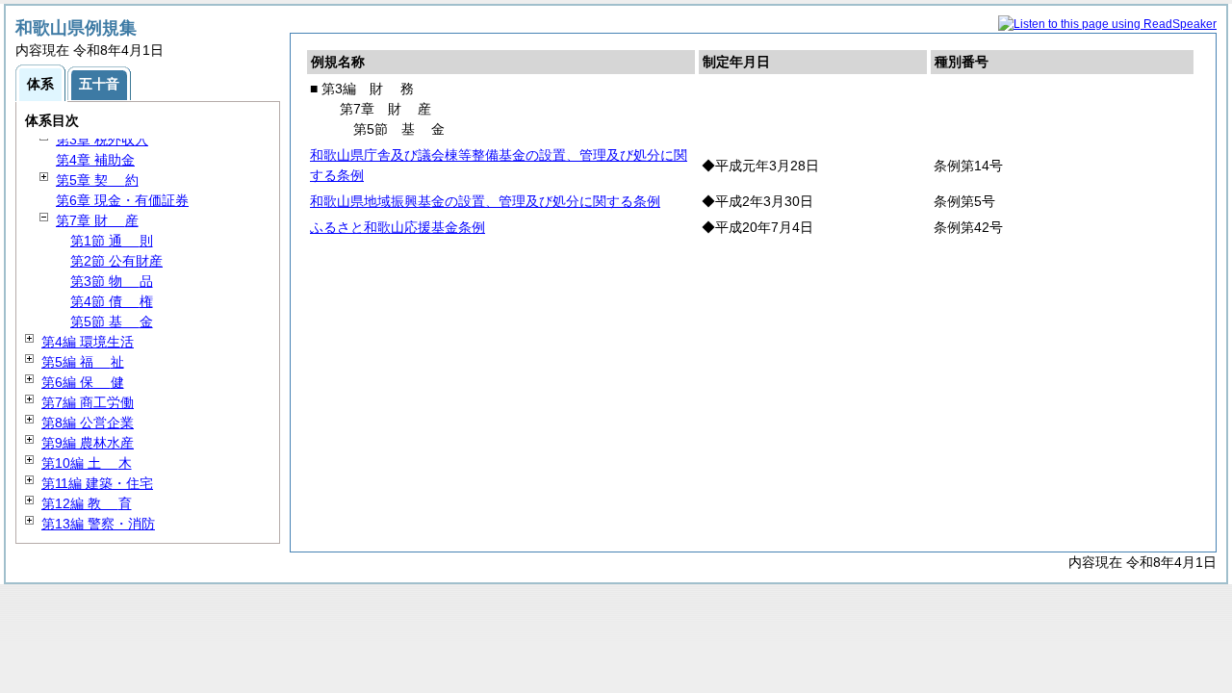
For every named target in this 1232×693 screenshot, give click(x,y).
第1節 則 (111, 240)
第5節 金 (111, 321)
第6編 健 (82, 382)
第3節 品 (111, 281)
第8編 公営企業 (87, 422)
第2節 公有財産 (116, 261)
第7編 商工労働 (87, 402)
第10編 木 (86, 463)
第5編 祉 (82, 362)
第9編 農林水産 (87, 442)
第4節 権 (111, 301)
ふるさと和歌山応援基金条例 (397, 227)
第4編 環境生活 (87, 341)
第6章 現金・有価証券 (122, 200)
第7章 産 (97, 220)
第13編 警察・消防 (98, 523)
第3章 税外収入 (102, 139)
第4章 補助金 (95, 159)
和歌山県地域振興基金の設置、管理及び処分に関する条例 (485, 201)
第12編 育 (86, 503)
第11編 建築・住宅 (97, 483)
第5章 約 (97, 180)
